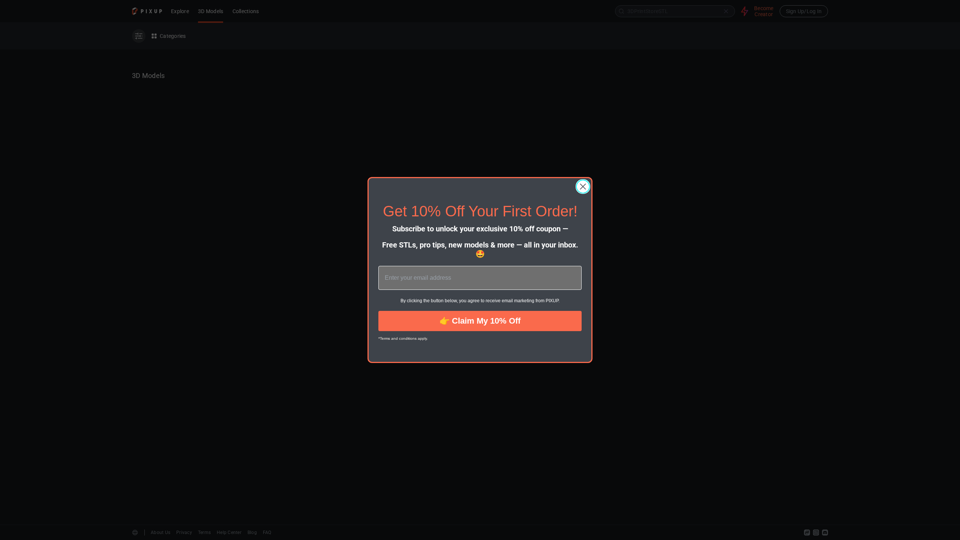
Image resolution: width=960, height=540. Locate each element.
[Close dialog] (583, 186)
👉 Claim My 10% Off (480, 321)
